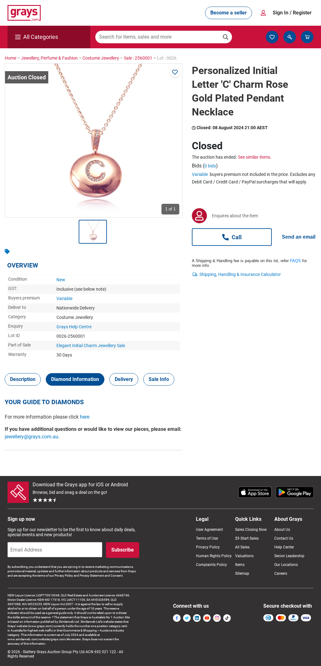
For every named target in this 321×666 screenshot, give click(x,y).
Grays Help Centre (74, 326)
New (60, 279)
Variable (64, 298)
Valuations (244, 556)
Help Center (284, 547)
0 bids (210, 165)
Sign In (292, 13)
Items (240, 565)
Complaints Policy (211, 565)
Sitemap (242, 573)
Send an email (298, 237)
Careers (280, 573)
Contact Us (283, 538)
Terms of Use (207, 538)
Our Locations (286, 565)
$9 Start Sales (247, 538)
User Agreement (209, 529)
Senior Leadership (289, 556)
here (84, 417)
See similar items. (254, 157)
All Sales (242, 547)
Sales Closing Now (251, 529)
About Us (282, 529)
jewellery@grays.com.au (31, 437)
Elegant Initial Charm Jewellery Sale (90, 345)
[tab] (23, 379)
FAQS (295, 260)
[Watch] (175, 72)
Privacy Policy (208, 547)
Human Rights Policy (214, 556)
